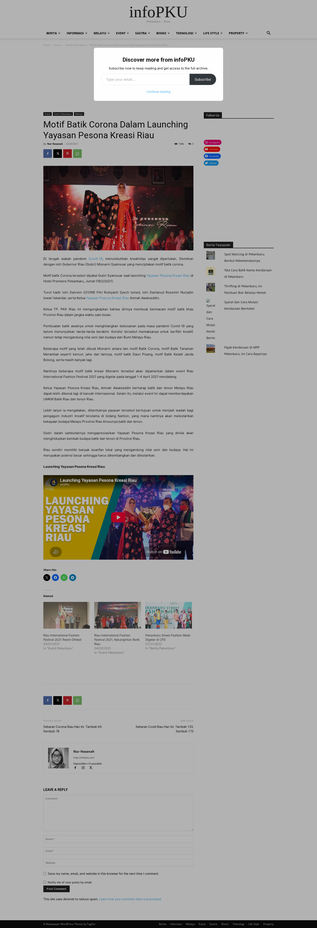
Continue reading (158, 91)
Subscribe (203, 79)
